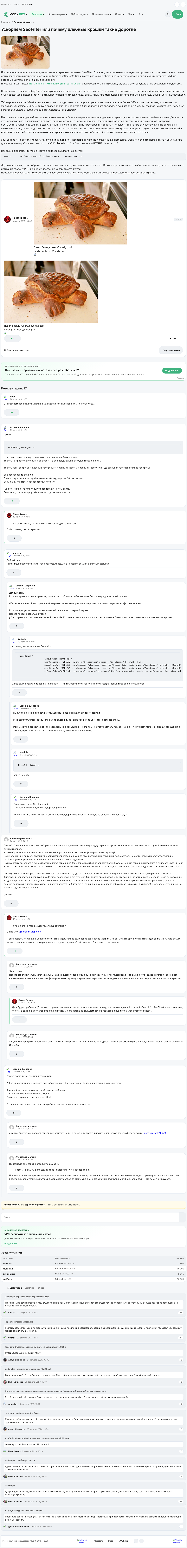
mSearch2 (8, 1269)
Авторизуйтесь (12, 1204)
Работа (40, 1288)
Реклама (180, 378)
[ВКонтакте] (170, 338)
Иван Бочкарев (15, 1382)
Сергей (11, 1312)
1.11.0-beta (60, 1263)
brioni (13, 396)
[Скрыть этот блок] (183, 365)
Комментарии (57, 14)
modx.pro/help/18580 (155, 1133)
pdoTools (7, 1279)
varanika (12, 1404)
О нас (118, 14)
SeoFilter (7, 1263)
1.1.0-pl (58, 1274)
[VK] (183, 4)
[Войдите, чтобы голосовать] (8, 338)
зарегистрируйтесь (35, 1204)
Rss (141, 14)
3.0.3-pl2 (59, 1279)
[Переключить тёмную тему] (168, 14)
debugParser (9, 1274)
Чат (130, 14)
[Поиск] (182, 1217)
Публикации (78, 14)
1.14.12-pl (59, 1269)
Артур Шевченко (16, 1360)
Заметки (29, 1288)
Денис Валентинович (18, 1526)
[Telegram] (177, 4)
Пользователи (100, 14)
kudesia (17, 553)
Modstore (6, 4)
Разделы (37, 14)
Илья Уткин (13, 1451)
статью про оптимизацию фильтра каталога (54, 83)
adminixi (24, 752)
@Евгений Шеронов (30, 931)
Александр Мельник (21, 838)
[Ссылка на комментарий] (174, 412)
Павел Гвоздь (20, 217)
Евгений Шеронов (19, 427)
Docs (16, 4)
